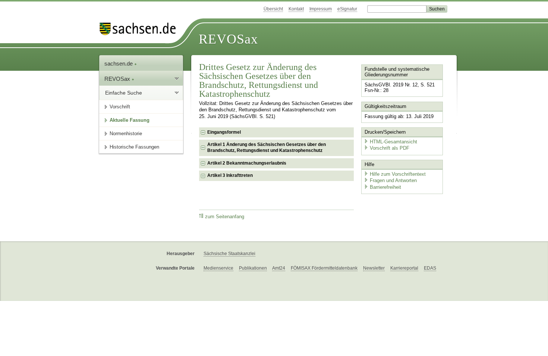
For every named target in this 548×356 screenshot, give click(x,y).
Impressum (320, 9)
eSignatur (347, 9)
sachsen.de (119, 63)
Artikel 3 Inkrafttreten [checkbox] (230, 175)
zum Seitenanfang (224, 216)
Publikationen (253, 268)
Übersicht (273, 9)
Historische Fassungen (134, 147)
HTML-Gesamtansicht (393, 141)
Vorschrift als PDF (389, 148)
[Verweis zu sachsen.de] (140, 28)
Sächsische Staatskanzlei (229, 253)
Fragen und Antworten (393, 180)
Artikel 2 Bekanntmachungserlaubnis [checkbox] (246, 163)
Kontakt (296, 9)
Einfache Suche (123, 93)
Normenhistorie (126, 133)
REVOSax (228, 39)
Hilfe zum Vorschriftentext (398, 174)
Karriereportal (404, 268)
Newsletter (374, 268)
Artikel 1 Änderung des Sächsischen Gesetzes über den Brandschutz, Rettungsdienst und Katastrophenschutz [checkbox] (266, 147)
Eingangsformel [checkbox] (224, 132)
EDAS (430, 268)
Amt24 (278, 268)
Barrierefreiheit (385, 187)
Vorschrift (120, 106)
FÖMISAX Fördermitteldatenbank (324, 268)
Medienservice (218, 268)
